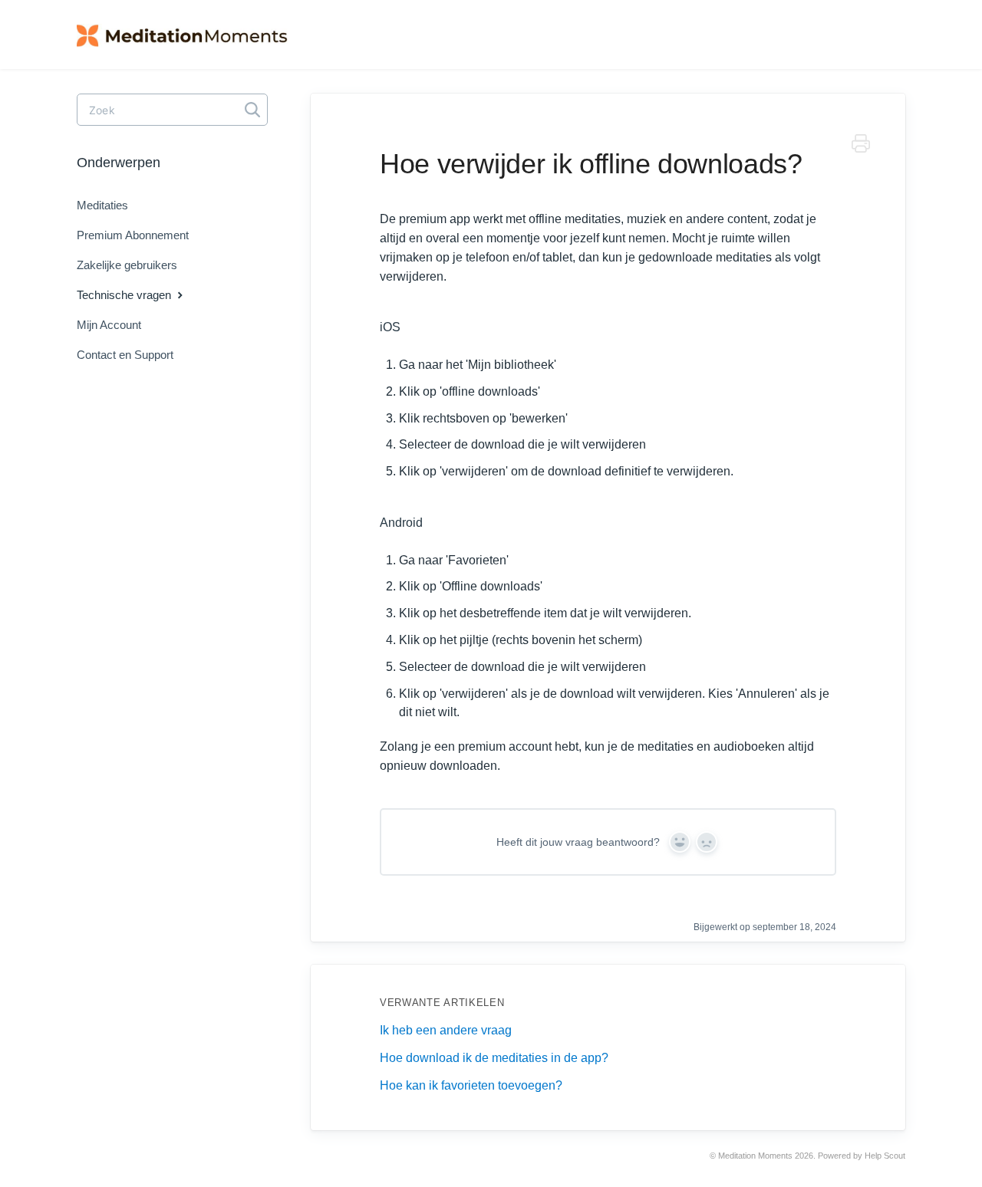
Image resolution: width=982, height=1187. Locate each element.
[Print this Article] (861, 146)
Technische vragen (125, 294)
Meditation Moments (755, 1155)
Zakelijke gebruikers (127, 264)
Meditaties (102, 205)
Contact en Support (125, 354)
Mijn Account (109, 324)
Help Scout (885, 1155)
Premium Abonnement (133, 235)
